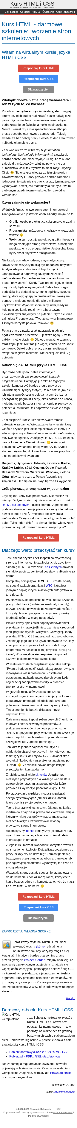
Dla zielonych (53, 567)
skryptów (41, 774)
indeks (29, 830)
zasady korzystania (63, 1112)
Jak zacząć (11, 11)
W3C (49, 585)
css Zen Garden (34, 960)
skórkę (40, 946)
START (2, 12)
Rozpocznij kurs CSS (39, 78)
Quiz (59, 11)
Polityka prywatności (38, 1116)
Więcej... (70, 998)
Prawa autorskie (61, 1072)
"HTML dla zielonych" (16, 504)
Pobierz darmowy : (38, 1052)
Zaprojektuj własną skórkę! (26, 931)
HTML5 (36, 11)
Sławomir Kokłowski (64, 1091)
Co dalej (25, 11)
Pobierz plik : (34, 1056)
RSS (58, 1109)
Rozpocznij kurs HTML (38, 68)
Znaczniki (69, 11)
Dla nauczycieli (38, 89)
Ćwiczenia (48, 11)
